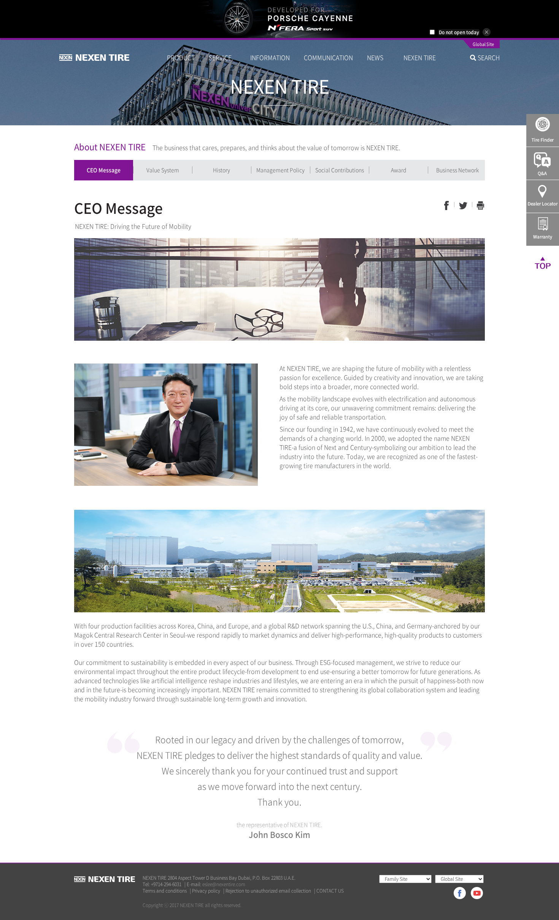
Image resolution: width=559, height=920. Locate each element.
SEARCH (488, 57)
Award (398, 170)
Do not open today (459, 32)
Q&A (542, 163)
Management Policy (280, 170)
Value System (162, 170)
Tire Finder (542, 130)
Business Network (457, 170)
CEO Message (104, 170)
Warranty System (542, 229)
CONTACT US (330, 891)
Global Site (483, 44)
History (221, 170)
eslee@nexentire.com (223, 884)
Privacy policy (206, 891)
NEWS (378, 57)
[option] (279, 19)
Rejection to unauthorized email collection (268, 891)
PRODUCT (181, 57)
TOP (542, 262)
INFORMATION (270, 57)
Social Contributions (339, 170)
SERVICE (222, 57)
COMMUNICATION (328, 57)
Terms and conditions (165, 891)
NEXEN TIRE (419, 57)
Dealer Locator (542, 196)
